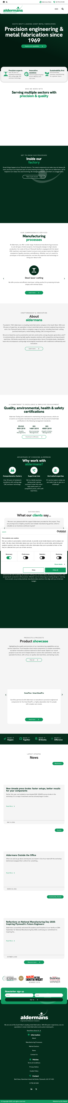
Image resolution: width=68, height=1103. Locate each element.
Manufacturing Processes (34, 1042)
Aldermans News (46, 2)
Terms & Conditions (34, 1063)
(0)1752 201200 (60, 2)
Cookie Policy (34, 1071)
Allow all (55, 570)
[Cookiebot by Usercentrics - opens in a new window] (58, 531)
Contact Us (34, 1054)
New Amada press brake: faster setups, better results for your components (33, 789)
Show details (58, 564)
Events (59, 830)
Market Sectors (34, 1046)
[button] (3, 278)
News (34, 1050)
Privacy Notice (34, 1067)
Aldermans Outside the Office (21, 855)
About (34, 1038)
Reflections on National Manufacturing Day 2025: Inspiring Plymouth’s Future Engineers (30, 923)
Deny (33, 570)
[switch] (25, 557)
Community (52, 897)
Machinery (58, 763)
